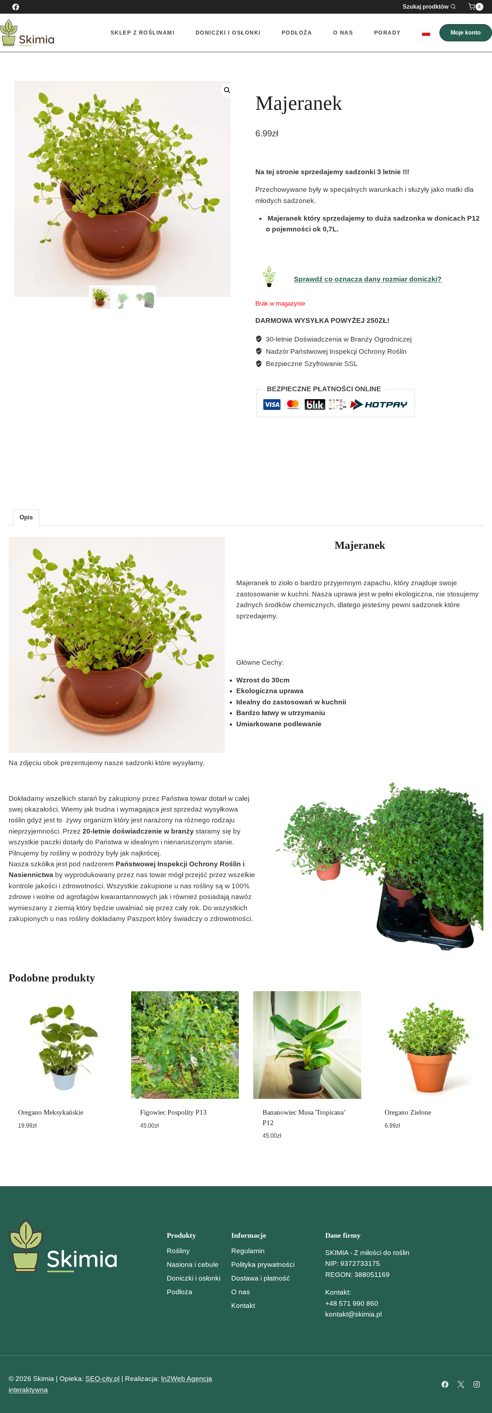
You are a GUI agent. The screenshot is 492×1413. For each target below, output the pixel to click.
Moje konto (466, 33)
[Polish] (426, 32)
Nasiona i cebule (193, 1264)
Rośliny (178, 1251)
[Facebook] (15, 7)
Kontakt (243, 1305)
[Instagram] (476, 1384)
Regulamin (248, 1251)
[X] (461, 1384)
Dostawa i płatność (260, 1278)
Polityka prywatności (263, 1264)
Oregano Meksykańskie (50, 1112)
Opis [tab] (26, 517)
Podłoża (297, 33)
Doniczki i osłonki (193, 1278)
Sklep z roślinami (143, 33)
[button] (227, 90)
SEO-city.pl (102, 1378)
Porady (387, 33)
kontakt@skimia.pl (353, 1314)
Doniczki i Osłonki (228, 33)
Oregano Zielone (408, 1112)
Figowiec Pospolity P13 (173, 1112)
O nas (343, 33)
